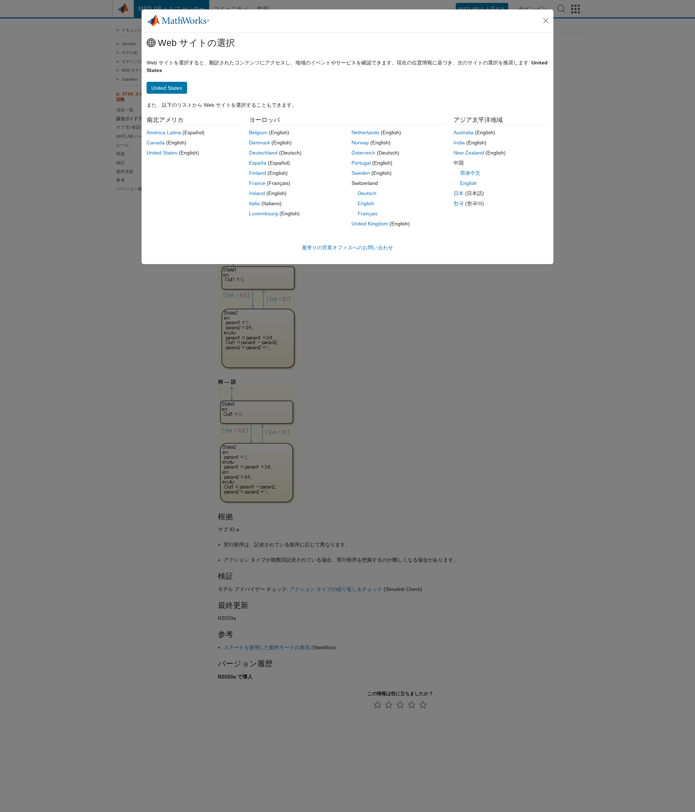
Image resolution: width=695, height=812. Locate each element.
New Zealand (469, 153)
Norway (360, 142)
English (366, 203)
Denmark (259, 142)
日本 (459, 193)
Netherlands (365, 132)
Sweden (360, 173)
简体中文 (470, 173)
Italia (254, 203)
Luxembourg (263, 213)
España (257, 163)
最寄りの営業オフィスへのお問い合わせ (347, 247)
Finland (257, 173)
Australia (463, 132)
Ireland (257, 193)
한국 (459, 203)
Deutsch (367, 193)
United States (162, 153)
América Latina (164, 132)
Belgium (258, 132)
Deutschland (263, 153)
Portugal (361, 163)
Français (368, 213)
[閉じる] (546, 21)
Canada (156, 142)
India (459, 142)
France (257, 183)
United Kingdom (369, 224)
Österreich (363, 153)
